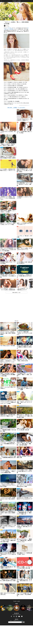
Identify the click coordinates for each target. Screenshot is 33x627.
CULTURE (1, 322)
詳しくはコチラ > (21, 620)
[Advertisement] (16, 308)
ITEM (17, 265)
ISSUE (1, 201)
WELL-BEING (2, 147)
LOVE (1, 122)
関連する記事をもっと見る (16, 292)
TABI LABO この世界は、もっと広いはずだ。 (16, 107)
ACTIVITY (18, 405)
